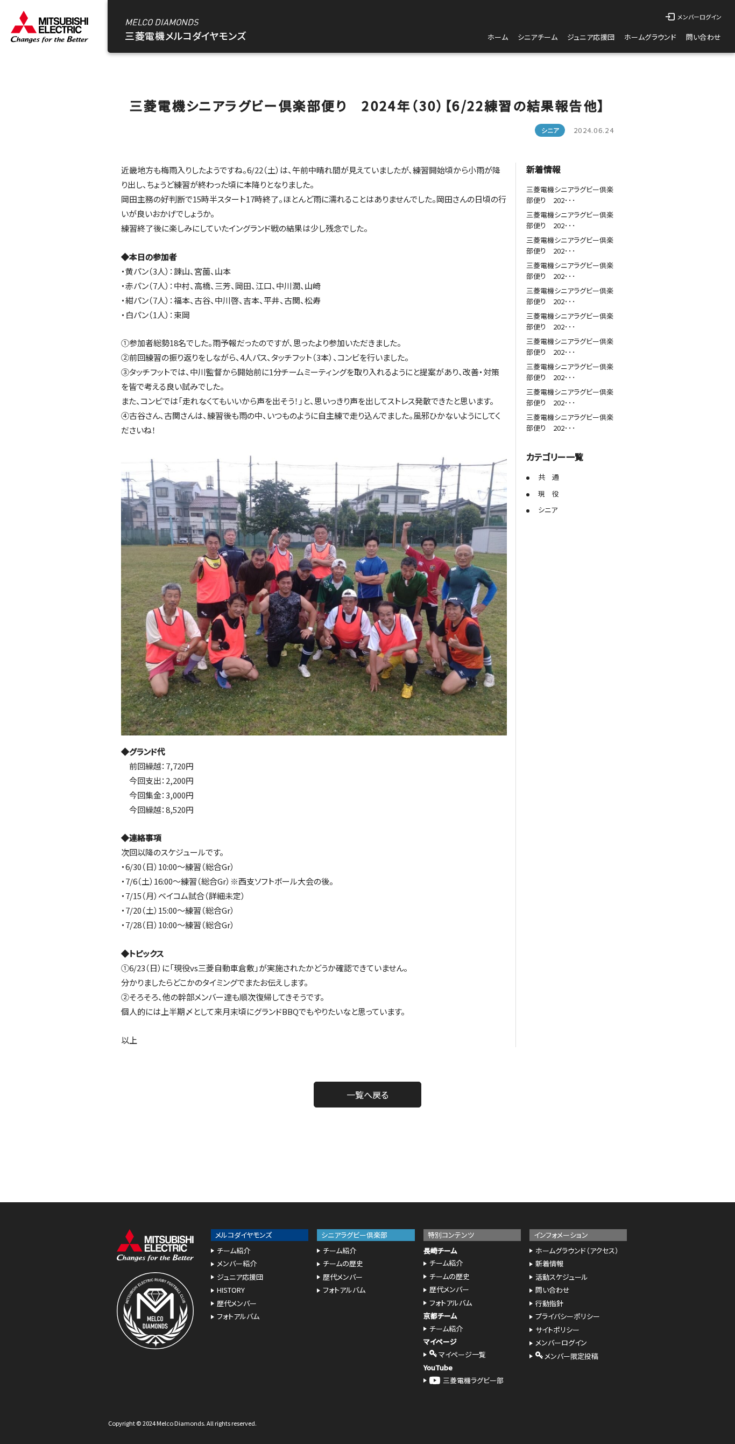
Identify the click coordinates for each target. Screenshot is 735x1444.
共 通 (548, 477)
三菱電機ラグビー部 (473, 1380)
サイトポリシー (557, 1329)
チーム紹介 (233, 1250)
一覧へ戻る (367, 1094)
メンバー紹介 (237, 1263)
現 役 (548, 493)
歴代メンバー (237, 1303)
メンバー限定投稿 (570, 1356)
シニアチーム (537, 36)
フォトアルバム (238, 1316)
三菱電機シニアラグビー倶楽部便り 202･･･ (569, 194)
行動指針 (549, 1303)
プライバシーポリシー (567, 1316)
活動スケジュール (561, 1277)
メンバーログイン (561, 1342)
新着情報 (549, 1263)
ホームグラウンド (650, 36)
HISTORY (231, 1290)
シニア (547, 509)
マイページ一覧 (461, 1354)
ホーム (497, 36)
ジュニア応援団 (591, 36)
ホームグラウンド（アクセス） (577, 1250)
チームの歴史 (343, 1263)
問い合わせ (704, 36)
